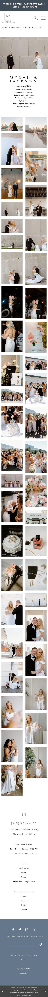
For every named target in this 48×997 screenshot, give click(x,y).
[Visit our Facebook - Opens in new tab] (13, 929)
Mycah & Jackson (33, 28)
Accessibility (24, 973)
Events (24, 872)
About (24, 863)
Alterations (24, 900)
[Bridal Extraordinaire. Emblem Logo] (24, 814)
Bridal (24, 905)
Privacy (24, 959)
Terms (24, 964)
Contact (24, 877)
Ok (46, 991)
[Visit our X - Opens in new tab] (34, 929)
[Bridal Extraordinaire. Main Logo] (8, 18)
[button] (43, 17)
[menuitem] (36, 18)
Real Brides (16, 28)
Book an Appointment (23, 891)
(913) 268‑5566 (24, 823)
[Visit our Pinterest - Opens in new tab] (19, 929)
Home (5, 28)
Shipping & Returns (24, 968)
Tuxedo (24, 909)
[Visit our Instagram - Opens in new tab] (26, 929)
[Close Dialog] (2, 991)
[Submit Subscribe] (41, 944)
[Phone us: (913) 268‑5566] (36, 17)
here (30, 995)
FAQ (24, 896)
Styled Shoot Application (24, 881)
